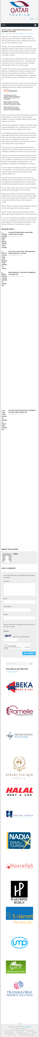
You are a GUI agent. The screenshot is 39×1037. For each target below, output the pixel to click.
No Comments (30, 33)
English (32, 18)
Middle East (21, 33)
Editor (3, 33)
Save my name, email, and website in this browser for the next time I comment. (19, 625)
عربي (36, 18)
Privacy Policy (12, 1035)
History (34, 1033)
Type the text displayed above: (21, 637)
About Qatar (9, 1031)
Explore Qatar (9, 1033)
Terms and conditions (26, 1035)
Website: (5, 614)
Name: (5, 598)
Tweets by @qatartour (12, 671)
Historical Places (23, 1033)
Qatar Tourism (25, 1026)
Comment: (6, 581)
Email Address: (7, 606)
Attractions (20, 1031)
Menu (3, 25)
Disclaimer (30, 1031)
